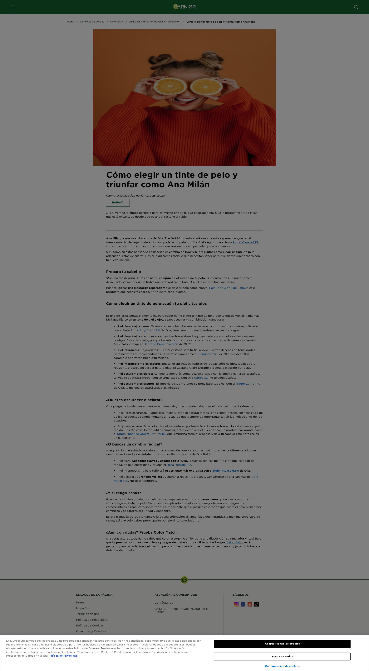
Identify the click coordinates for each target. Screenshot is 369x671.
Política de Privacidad (63, 655)
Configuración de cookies (282, 666)
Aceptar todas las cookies (282, 643)
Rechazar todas (282, 656)
